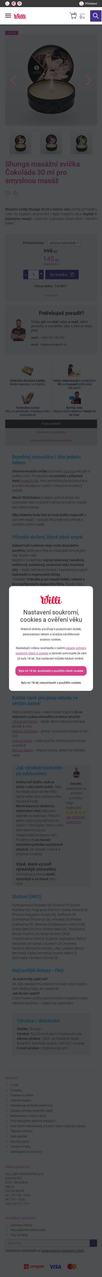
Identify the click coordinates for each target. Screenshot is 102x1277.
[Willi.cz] (20, 16)
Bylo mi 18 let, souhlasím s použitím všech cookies (51, 671)
